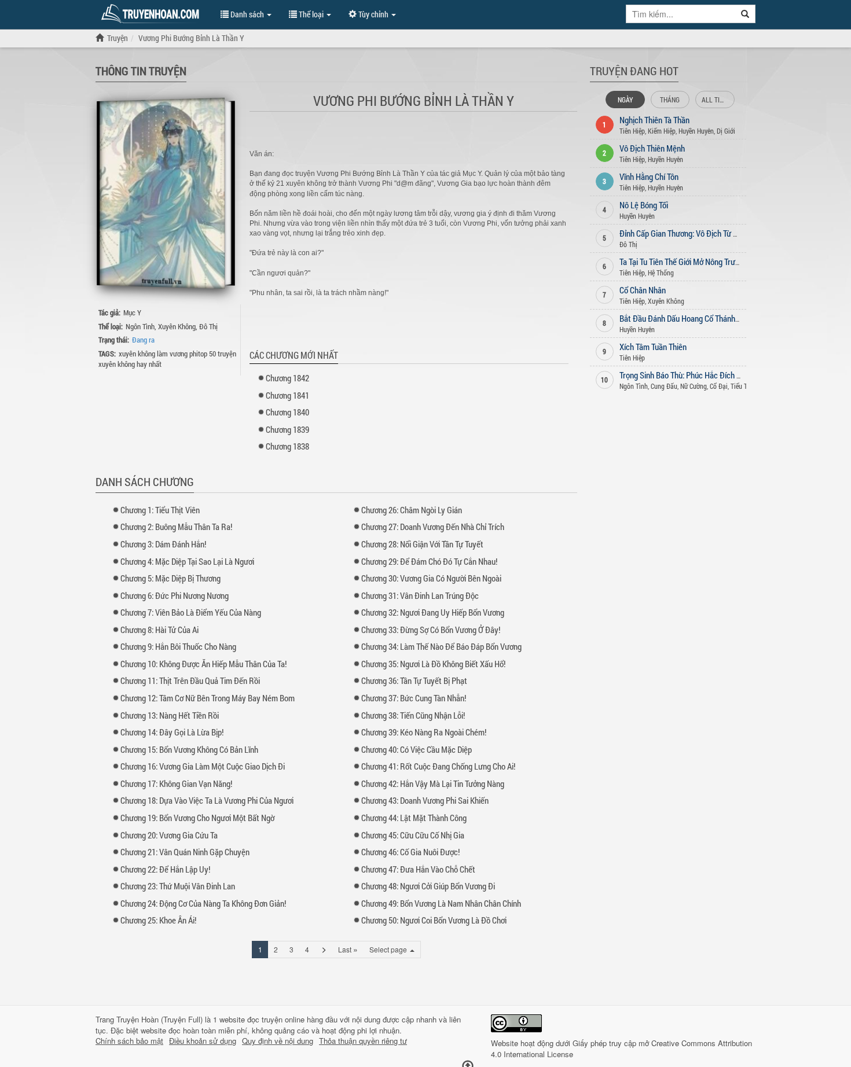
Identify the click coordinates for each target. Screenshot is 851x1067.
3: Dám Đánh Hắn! (163, 544)
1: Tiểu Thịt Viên (160, 510)
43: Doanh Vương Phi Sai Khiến (425, 800)
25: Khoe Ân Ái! (158, 920)
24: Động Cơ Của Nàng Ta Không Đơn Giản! (203, 903)
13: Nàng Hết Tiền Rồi (169, 715)
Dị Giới (726, 130)
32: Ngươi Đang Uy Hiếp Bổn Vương (432, 612)
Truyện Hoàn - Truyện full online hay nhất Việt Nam (152, 14)
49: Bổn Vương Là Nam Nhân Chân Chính (441, 903)
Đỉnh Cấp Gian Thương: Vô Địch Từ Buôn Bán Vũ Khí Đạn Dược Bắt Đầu (734, 233)
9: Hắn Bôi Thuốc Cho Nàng (178, 646)
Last (348, 949)
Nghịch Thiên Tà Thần (654, 120)
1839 (287, 429)
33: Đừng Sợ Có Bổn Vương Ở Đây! (430, 629)
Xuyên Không (177, 326)
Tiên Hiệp (632, 130)
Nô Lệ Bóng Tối (643, 205)
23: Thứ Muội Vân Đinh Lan (177, 886)
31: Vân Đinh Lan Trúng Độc (420, 595)
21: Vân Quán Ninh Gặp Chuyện (185, 852)
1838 (287, 446)
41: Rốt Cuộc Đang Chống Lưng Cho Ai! (438, 766)
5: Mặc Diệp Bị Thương (170, 578)
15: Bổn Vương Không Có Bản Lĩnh (189, 749)
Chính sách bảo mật (129, 1041)
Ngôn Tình (140, 326)
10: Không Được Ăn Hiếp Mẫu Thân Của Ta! (203, 663)
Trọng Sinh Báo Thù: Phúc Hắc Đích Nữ (682, 375)
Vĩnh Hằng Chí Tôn (648, 176)
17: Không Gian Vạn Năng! (176, 783)
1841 (287, 395)
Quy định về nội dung (277, 1041)
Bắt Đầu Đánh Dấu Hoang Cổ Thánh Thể (684, 318)
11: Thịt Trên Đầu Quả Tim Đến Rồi (190, 680)
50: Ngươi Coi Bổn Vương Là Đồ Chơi (434, 920)
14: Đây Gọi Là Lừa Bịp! (171, 732)
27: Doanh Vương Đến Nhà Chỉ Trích (432, 526)
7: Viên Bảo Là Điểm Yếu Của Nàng (190, 612)
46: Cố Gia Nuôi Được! (410, 852)
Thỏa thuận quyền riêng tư (363, 1041)
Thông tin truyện (141, 70)
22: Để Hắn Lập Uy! (165, 869)
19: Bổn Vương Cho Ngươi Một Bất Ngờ (197, 817)
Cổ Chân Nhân (642, 290)
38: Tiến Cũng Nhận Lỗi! (413, 715)
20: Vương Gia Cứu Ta (169, 835)
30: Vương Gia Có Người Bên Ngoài (431, 578)
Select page (389, 949)
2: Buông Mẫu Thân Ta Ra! (176, 526)
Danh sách (247, 14)
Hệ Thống (661, 272)
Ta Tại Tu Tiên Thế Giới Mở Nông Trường (683, 261)
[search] (745, 14)
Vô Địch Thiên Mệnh (652, 148)
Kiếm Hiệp (662, 130)
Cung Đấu (664, 386)
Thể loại (311, 14)
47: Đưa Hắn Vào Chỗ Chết (418, 869)
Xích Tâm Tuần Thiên (653, 346)
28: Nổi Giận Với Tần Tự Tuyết (422, 544)
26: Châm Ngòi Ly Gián (411, 510)
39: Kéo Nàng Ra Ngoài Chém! (423, 732)
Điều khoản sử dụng (202, 1041)
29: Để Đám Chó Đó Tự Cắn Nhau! (429, 561)
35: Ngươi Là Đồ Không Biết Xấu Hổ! (433, 663)
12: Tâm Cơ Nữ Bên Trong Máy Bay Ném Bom (207, 698)
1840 (287, 412)
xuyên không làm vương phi (158, 353)
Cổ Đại (719, 386)
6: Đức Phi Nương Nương (174, 595)
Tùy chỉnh (373, 14)
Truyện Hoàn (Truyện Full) (159, 1019)
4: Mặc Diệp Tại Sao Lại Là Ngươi (187, 561)
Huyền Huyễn (696, 130)
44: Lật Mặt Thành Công (414, 817)
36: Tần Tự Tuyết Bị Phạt (414, 680)
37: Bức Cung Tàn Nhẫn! (413, 698)
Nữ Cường (693, 386)
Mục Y (132, 312)
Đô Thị (208, 326)
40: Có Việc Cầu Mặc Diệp (416, 749)
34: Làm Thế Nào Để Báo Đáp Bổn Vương (441, 646)
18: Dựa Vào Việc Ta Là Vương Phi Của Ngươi (207, 800)
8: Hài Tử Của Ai (159, 629)
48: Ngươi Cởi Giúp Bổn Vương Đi (428, 886)
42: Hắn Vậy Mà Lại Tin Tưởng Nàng (432, 783)
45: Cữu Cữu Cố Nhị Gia (412, 835)
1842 (287, 378)
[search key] (681, 14)
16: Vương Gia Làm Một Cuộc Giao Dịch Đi (202, 766)
